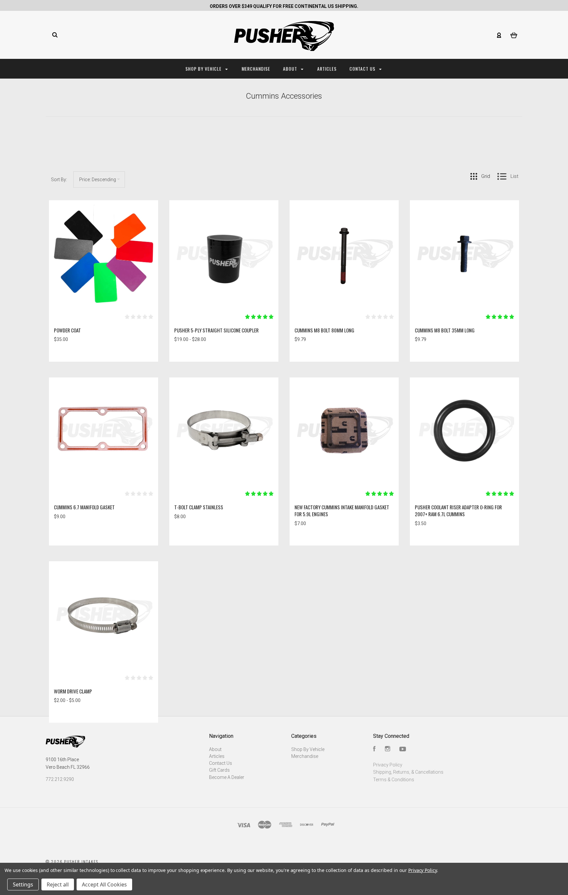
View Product (103, 253)
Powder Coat (67, 330)
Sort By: (59, 179)
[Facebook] (374, 749)
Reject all (58, 884)
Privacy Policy (387, 764)
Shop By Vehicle (204, 68)
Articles (327, 68)
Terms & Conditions (393, 779)
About (290, 68)
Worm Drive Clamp (73, 691)
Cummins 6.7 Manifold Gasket (84, 507)
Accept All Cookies (104, 884)
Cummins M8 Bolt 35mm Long (445, 330)
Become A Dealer (226, 777)
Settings (23, 884)
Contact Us (363, 68)
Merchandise (256, 68)
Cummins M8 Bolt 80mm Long (324, 330)
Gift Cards (219, 770)
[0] (513, 35)
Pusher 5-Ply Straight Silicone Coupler (216, 330)
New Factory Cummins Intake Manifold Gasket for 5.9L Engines (342, 510)
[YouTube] (402, 749)
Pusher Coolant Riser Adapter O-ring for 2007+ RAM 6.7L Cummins (458, 510)
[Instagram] (387, 749)
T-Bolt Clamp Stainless (198, 507)
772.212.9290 (60, 779)
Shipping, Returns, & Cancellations (408, 772)
